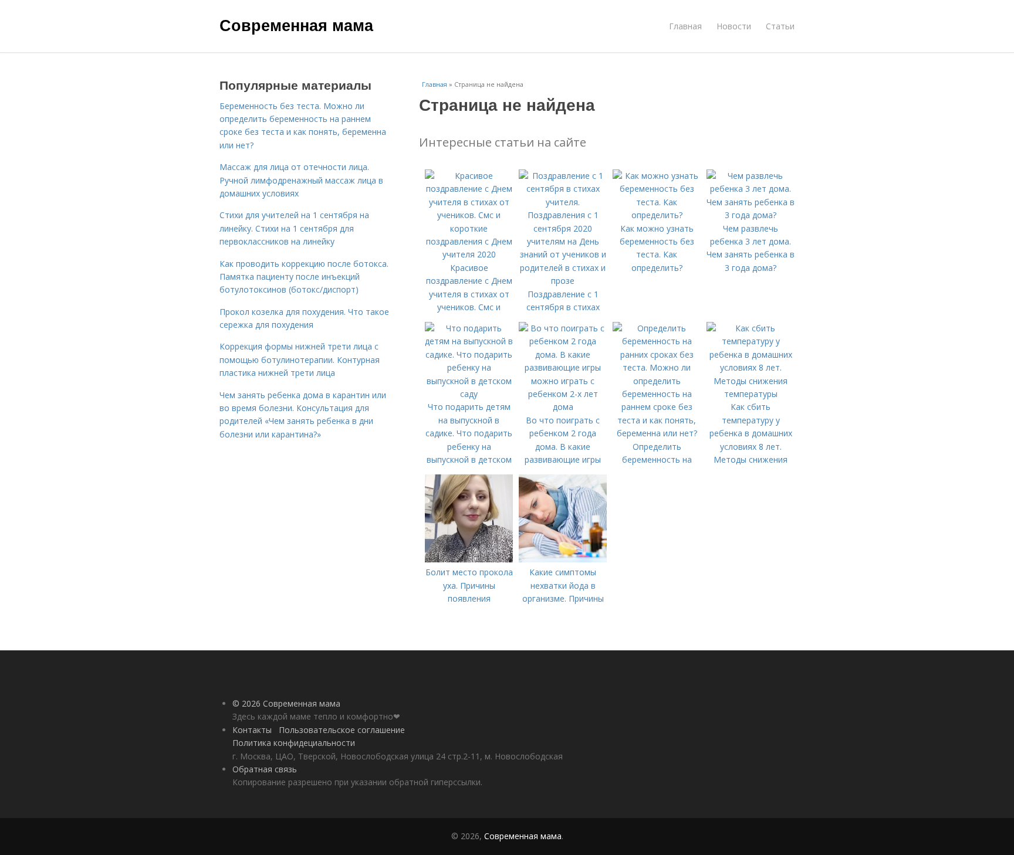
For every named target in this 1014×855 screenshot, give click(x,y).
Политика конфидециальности (293, 742)
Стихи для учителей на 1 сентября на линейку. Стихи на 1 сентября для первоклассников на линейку (294, 228)
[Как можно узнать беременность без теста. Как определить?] (657, 214)
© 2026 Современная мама (286, 703)
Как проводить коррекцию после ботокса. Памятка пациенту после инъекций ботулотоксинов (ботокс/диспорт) (303, 277)
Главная (685, 26)
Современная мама (296, 24)
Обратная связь (264, 769)
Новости (733, 26)
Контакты (252, 729)
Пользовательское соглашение (342, 729)
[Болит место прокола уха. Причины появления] (469, 559)
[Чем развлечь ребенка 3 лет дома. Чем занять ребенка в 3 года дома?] (751, 214)
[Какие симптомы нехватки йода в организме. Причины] (563, 559)
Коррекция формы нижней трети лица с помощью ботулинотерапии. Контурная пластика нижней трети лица (299, 359)
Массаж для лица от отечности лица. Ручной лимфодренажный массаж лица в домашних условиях (301, 180)
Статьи (780, 26)
